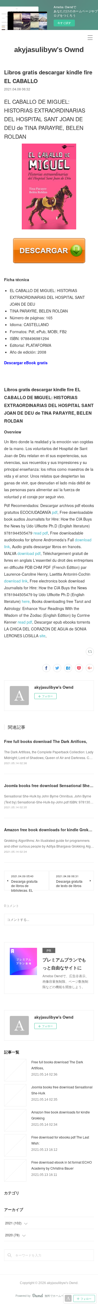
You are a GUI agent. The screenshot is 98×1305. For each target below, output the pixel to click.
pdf (54, 512)
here (26, 601)
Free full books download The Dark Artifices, (45, 741)
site (42, 635)
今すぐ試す (64, 23)
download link (15, 581)
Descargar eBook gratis (26, 362)
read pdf (40, 533)
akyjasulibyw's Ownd (49, 49)
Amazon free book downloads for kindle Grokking (50, 829)
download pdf (29, 553)
